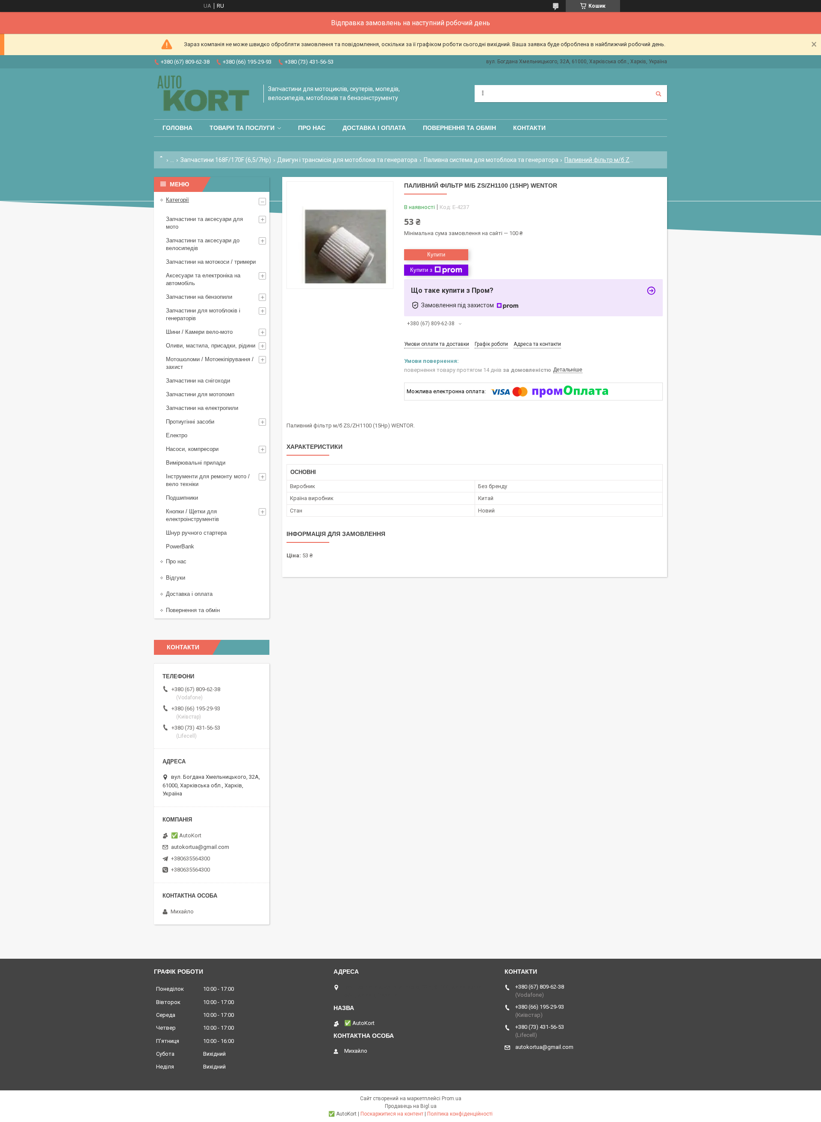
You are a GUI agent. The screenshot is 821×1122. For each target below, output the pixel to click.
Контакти (529, 127)
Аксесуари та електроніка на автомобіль (203, 279)
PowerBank (180, 546)
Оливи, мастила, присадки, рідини (210, 345)
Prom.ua (451, 1098)
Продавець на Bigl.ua (411, 1106)
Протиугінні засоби (190, 421)
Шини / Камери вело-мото (199, 332)
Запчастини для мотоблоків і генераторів (203, 314)
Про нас (311, 127)
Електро (176, 435)
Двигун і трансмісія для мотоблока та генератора (347, 159)
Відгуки (175, 577)
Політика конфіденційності (460, 1114)
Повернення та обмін (459, 127)
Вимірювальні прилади (195, 462)
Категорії (177, 200)
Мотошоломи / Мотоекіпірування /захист (210, 363)
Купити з (421, 270)
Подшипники (182, 498)
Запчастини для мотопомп (200, 394)
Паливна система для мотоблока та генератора (491, 159)
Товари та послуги (242, 127)
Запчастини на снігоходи (198, 380)
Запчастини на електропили (202, 408)
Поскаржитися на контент (391, 1114)
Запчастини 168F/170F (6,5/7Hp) (225, 159)
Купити (436, 254)
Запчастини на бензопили (199, 297)
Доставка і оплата (374, 127)
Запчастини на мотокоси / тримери (211, 262)
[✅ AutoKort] (204, 94)
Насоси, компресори (192, 449)
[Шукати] (658, 93)
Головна (177, 127)
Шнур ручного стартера (196, 533)
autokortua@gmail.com (200, 847)
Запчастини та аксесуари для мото (204, 223)
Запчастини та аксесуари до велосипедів (202, 244)
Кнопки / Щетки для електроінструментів (192, 515)
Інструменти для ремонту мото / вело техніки (208, 480)
